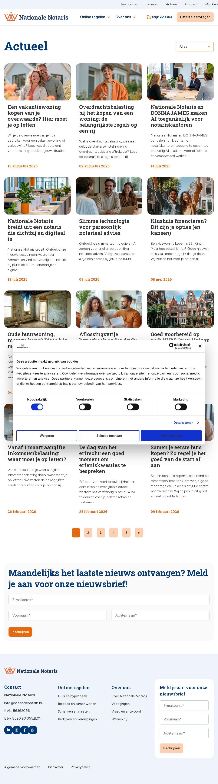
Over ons (126, 17)
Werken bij (119, 719)
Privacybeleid (80, 767)
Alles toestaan (171, 435)
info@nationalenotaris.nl (23, 703)
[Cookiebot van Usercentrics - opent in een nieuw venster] (172, 346)
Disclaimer (55, 767)
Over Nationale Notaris (129, 696)
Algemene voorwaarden (22, 767)
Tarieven (152, 4)
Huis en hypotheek (72, 696)
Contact (191, 4)
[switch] (80, 407)
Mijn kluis (211, 4)
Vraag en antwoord (126, 711)
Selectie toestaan (109, 435)
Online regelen (95, 17)
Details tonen (183, 422)
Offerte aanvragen (195, 17)
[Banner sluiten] (200, 345)
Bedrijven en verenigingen (77, 719)
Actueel (172, 4)
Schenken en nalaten (74, 711)
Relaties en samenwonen (77, 704)
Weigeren (47, 435)
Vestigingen (129, 4)
